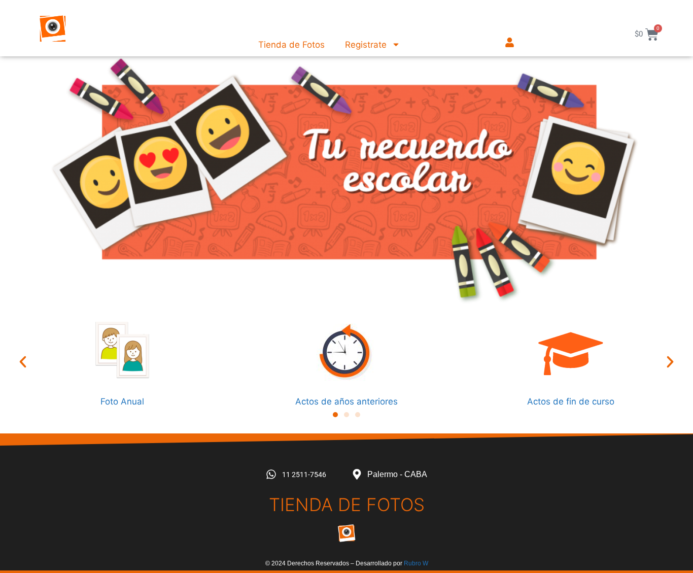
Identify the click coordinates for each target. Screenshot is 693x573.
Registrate (366, 45)
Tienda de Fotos (291, 45)
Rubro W (416, 563)
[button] (22, 361)
